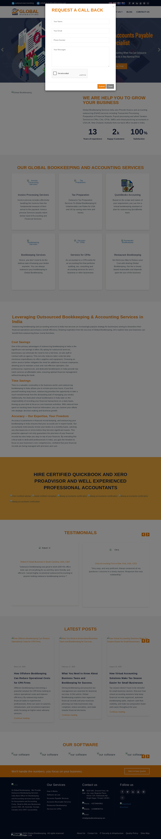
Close (110, 86)
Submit (102, 86)
